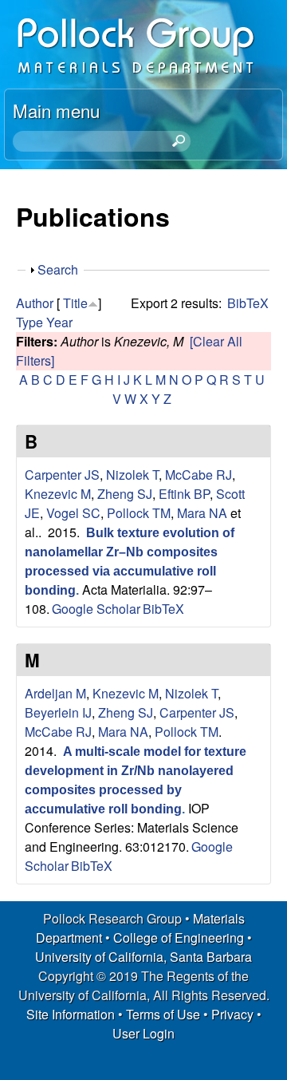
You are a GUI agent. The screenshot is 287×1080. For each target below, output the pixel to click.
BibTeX (248, 303)
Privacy (232, 1014)
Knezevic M (58, 494)
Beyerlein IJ (58, 712)
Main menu (56, 110)
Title (75, 303)
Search (57, 269)
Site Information (70, 1014)
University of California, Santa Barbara (143, 956)
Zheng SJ (124, 494)
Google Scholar (96, 608)
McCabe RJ (198, 474)
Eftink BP (184, 494)
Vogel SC (73, 513)
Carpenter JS (62, 474)
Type (29, 322)
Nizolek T (132, 474)
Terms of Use (163, 1014)
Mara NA (202, 513)
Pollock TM (139, 513)
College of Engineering (178, 937)
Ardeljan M (55, 693)
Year (59, 322)
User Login (143, 1033)
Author (34, 303)
